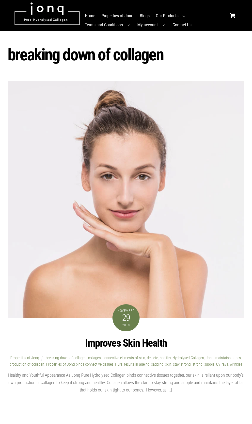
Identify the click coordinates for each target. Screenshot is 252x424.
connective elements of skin (124, 358)
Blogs (145, 15)
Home (90, 15)
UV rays (222, 364)
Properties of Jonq (117, 15)
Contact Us (182, 24)
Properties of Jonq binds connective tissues (79, 364)
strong (197, 364)
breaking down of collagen (66, 358)
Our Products (167, 15)
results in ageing (136, 364)
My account (147, 24)
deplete (152, 358)
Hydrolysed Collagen (188, 358)
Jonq (210, 358)
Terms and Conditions (104, 24)
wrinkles (236, 364)
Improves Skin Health (126, 343)
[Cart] (232, 14)
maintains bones (228, 358)
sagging (157, 364)
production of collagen (27, 364)
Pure (118, 364)
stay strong (182, 364)
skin (168, 364)
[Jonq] (47, 13)
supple (209, 364)
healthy (165, 358)
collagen (94, 358)
